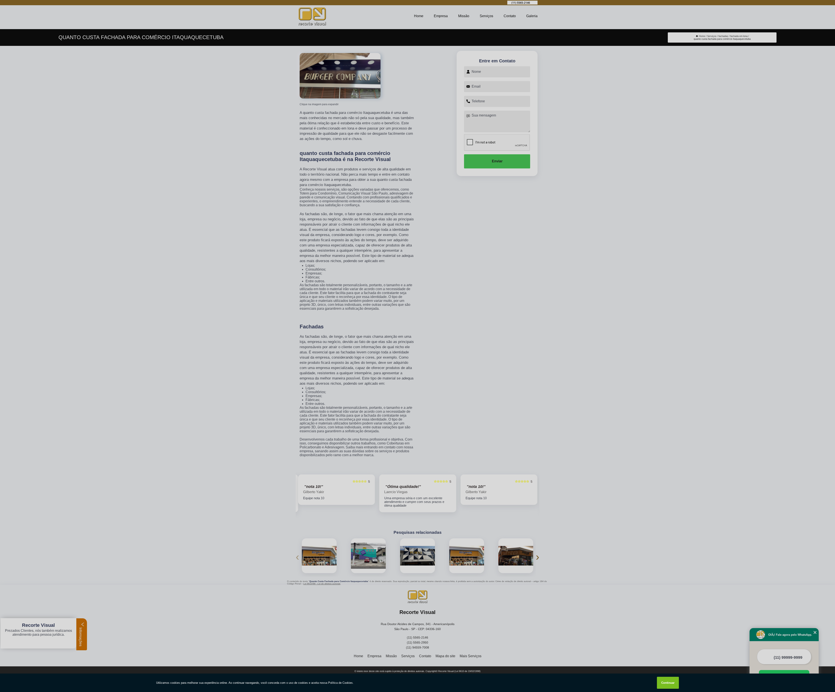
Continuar (668, 682)
